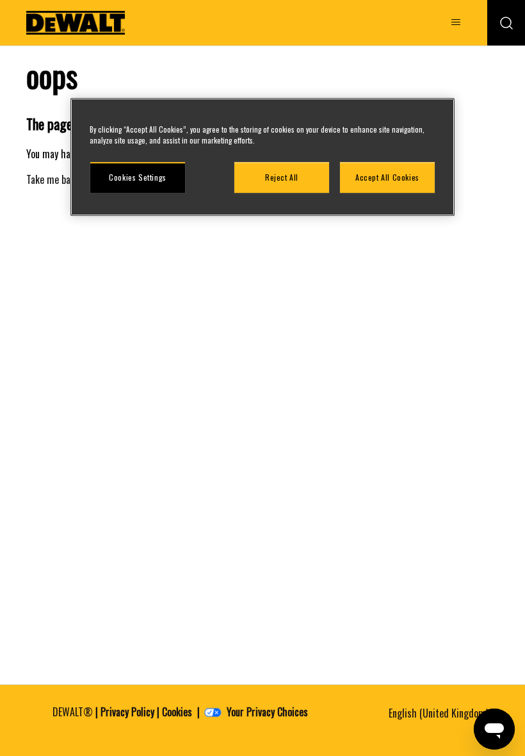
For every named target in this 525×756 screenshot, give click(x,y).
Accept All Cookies (387, 177)
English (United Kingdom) (440, 713)
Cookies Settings (137, 177)
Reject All (281, 177)
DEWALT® (72, 711)
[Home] (75, 23)
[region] (262, 157)
